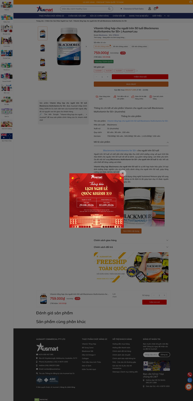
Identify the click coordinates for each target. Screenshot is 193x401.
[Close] (122, 173)
